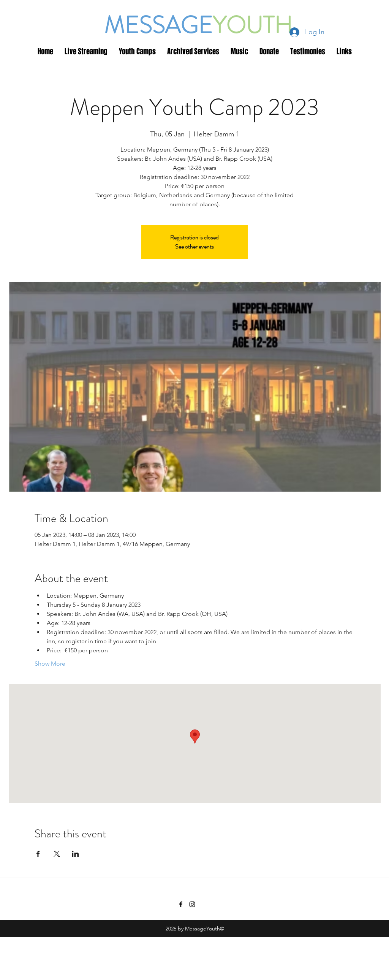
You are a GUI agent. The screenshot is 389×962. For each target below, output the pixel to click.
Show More (50, 663)
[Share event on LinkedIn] (75, 854)
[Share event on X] (56, 854)
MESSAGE (158, 25)
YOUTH (253, 25)
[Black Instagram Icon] (192, 904)
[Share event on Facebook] (38, 854)
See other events (194, 246)
